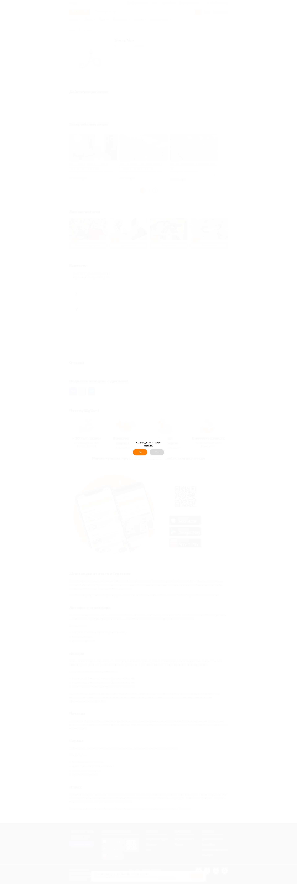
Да (140, 452)
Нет (157, 452)
